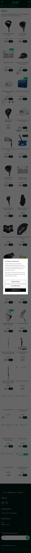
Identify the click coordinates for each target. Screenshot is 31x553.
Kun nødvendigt (15, 285)
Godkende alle (15, 290)
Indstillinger (15, 281)
